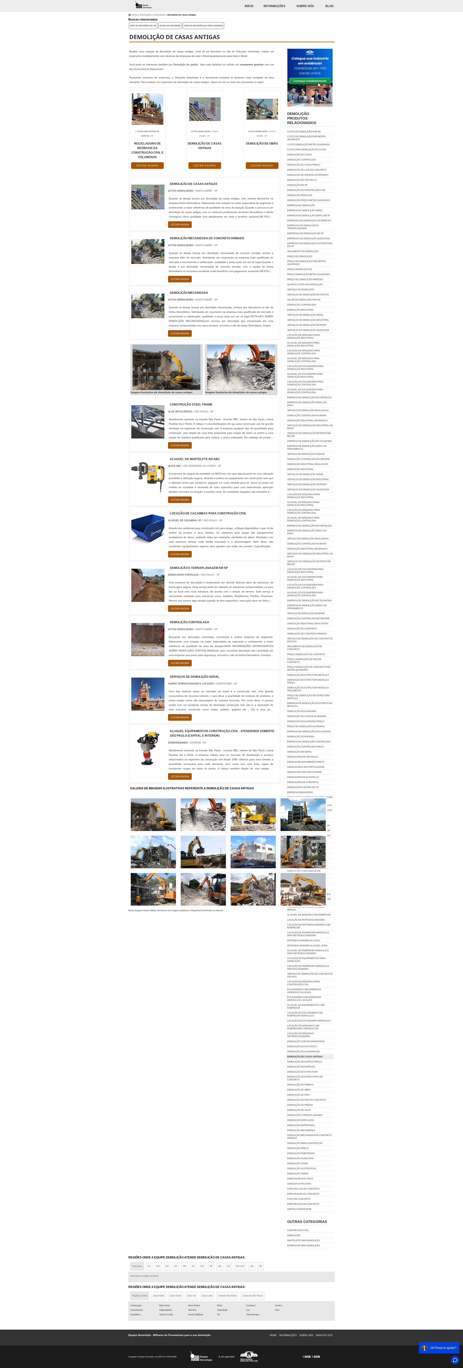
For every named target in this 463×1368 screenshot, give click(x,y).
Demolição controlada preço (305, 746)
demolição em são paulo (302, 180)
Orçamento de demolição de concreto (304, 648)
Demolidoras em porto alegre (305, 767)
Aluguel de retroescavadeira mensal (305, 908)
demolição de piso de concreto (306, 1100)
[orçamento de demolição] (203, 889)
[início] (143, 6)
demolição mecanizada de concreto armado (309, 1136)
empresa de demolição (301, 205)
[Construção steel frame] (147, 436)
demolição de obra (299, 1090)
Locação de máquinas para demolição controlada (303, 352)
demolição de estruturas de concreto (305, 1078)
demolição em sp (297, 185)
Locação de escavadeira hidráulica (309, 1021)
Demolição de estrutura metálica (308, 675)
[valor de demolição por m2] (203, 852)
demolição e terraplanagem (304, 1115)
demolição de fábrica (300, 1084)
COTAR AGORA (147, 165)
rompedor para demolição (303, 1245)
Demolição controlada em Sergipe (308, 459)
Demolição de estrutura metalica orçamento (308, 689)
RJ (149, 1266)
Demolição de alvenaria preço (305, 721)
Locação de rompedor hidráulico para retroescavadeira (308, 934)
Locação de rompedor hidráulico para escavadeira (308, 967)
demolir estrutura (299, 1184)
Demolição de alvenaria (301, 711)
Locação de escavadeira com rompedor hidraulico (305, 1014)
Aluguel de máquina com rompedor (309, 915)
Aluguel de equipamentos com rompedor (305, 1006)
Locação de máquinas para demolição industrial (303, 336)
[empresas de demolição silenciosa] (253, 852)
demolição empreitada (301, 1125)
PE (211, 1266)
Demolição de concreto (302, 628)
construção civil (298, 1230)
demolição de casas (299, 154)
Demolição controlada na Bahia (306, 415)
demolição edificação (300, 1120)
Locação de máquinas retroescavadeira (300, 1035)
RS (202, 1266)
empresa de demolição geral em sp (308, 215)
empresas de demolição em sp (305, 233)
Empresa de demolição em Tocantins (309, 441)
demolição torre (297, 1173)
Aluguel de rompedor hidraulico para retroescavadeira (308, 952)
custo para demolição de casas (306, 149)
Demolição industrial (300, 310)
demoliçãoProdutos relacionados (301, 118)
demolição (293, 1235)
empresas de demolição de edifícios (309, 220)
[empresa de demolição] (153, 852)
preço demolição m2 (299, 269)
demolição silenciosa (300, 1158)
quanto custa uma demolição (305, 284)
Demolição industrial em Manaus (307, 420)
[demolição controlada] (147, 653)
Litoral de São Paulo (253, 1295)
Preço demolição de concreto (306, 654)
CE (228, 1266)
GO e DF (240, 1266)
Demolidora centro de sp (302, 787)
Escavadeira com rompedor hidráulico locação (304, 998)
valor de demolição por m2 (143, 25)
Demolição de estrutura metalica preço (308, 681)
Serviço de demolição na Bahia (306, 454)
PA (260, 1266)
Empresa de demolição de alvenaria (309, 731)
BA (219, 1266)
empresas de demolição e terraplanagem (302, 227)
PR (184, 1266)
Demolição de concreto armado (307, 633)
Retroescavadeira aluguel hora (307, 945)
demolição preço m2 (299, 195)
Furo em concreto (298, 1199)
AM (251, 1266)
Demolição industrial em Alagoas (307, 464)
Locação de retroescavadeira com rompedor (308, 926)
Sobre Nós (305, 6)
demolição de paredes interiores (307, 175)
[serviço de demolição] (203, 814)
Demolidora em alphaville (303, 777)
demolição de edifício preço (304, 1061)
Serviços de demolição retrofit (307, 325)
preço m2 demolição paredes (305, 279)
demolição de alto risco (302, 1046)
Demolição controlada (301, 305)
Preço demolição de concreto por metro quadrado (308, 668)
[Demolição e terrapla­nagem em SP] (147, 599)
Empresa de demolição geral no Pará (307, 404)
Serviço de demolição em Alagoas (308, 410)
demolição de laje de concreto (306, 170)
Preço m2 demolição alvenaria (306, 726)
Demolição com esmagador (303, 871)
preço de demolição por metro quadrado (306, 263)
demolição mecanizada (301, 1130)
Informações (274, 6)
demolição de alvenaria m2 (303, 1051)
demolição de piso (298, 1095)
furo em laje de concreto (303, 1189)
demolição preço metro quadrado (308, 200)
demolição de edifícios (301, 1067)
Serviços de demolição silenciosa (308, 330)
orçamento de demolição (302, 251)
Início (249, 6)
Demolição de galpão (185, 64)
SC (193, 1266)
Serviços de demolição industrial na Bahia (310, 427)
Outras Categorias (307, 1222)
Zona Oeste (175, 1295)
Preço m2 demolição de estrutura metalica (308, 697)
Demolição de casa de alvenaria (306, 716)
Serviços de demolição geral (305, 315)
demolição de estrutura (302, 1072)
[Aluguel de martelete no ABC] (147, 490)
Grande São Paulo (227, 1295)
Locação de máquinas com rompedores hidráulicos (303, 1027)
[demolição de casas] (253, 814)
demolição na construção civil (306, 190)
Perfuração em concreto (303, 1204)
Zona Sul (191, 1295)
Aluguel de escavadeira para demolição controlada (305, 391)
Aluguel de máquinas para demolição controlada (303, 360)
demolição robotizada (301, 1153)
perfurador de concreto (303, 1194)
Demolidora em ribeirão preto (305, 762)
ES (167, 1266)
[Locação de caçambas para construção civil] (147, 545)
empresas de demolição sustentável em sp (310, 245)
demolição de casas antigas (305, 1056)
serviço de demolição (170, 25)
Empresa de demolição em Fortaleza (309, 397)
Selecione (137, 1266)
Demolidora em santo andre (304, 772)
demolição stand (297, 1163)
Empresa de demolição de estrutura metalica (309, 704)
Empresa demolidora (300, 792)
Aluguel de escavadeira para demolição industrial (305, 375)
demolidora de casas (300, 1178)
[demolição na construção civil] (253, 889)
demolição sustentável (302, 1168)
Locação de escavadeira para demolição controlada (305, 383)
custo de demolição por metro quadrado (203, 25)
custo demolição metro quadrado (308, 144)
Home (273, 1335)
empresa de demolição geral (305, 210)
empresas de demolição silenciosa (308, 238)
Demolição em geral (299, 752)
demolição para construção (304, 1143)
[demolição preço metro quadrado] (303, 852)
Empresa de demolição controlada (309, 741)
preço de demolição (299, 256)
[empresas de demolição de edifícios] (303, 814)
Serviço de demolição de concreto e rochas (310, 640)
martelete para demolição (303, 1240)
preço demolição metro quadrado (308, 274)
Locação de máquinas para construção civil (303, 983)
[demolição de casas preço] (153, 814)
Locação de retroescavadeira (306, 920)
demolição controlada (301, 159)
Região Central (139, 1295)
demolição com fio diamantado (306, 1041)
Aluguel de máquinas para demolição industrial (303, 344)
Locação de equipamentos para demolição (306, 959)
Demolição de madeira (300, 736)
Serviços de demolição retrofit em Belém (309, 434)
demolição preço (298, 1148)
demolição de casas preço (303, 165)
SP (175, 1266)
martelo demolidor (299, 1209)
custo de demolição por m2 (304, 131)
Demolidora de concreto (302, 782)
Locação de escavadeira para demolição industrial (305, 367)
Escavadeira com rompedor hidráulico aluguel (304, 991)
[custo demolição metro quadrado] (303, 889)
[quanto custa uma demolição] (153, 889)
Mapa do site (324, 1335)
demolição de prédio (300, 1105)
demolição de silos (299, 1110)
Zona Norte (158, 1295)
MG (158, 1266)
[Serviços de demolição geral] (147, 708)
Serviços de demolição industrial (308, 320)
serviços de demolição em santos (308, 294)
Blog (329, 6)
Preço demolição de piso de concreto (304, 660)
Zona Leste (207, 1295)
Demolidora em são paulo (302, 757)
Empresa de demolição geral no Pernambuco (307, 447)
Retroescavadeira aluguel (303, 940)
